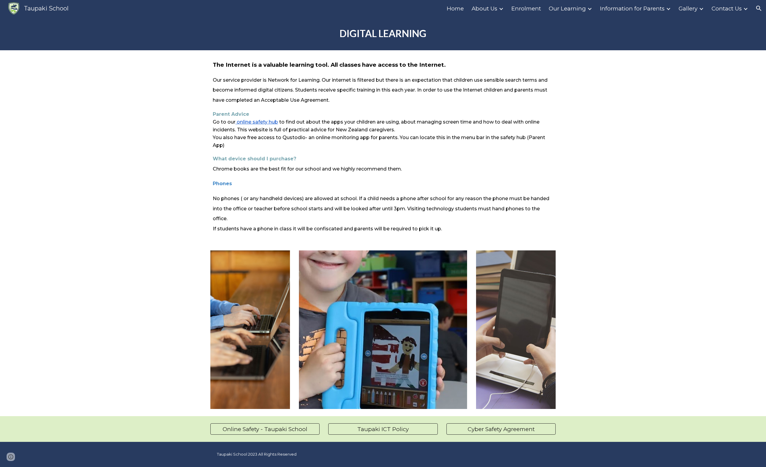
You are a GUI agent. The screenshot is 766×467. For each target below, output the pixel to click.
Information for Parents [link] (632, 8)
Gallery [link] (688, 8)
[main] (383, 33)
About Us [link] (484, 8)
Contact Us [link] (727, 8)
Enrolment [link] (526, 8)
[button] (759, 8)
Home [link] (455, 8)
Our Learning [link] (567, 8)
